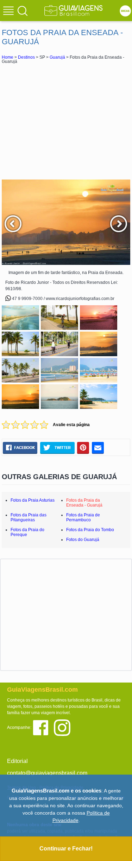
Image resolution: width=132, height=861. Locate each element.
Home (7, 57)
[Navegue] (9, 12)
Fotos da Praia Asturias (33, 500)
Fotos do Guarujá (82, 539)
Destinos (26, 57)
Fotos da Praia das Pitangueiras (28, 517)
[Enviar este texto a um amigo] (98, 447)
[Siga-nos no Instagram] (64, 727)
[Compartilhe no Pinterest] (83, 447)
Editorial (17, 761)
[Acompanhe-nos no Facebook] (43, 727)
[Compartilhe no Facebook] (20, 447)
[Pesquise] (22, 10)
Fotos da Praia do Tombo (90, 529)
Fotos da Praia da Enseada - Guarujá (84, 503)
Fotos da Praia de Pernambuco (83, 517)
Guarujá (57, 57)
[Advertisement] (66, 121)
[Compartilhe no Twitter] (57, 447)
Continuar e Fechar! (66, 849)
